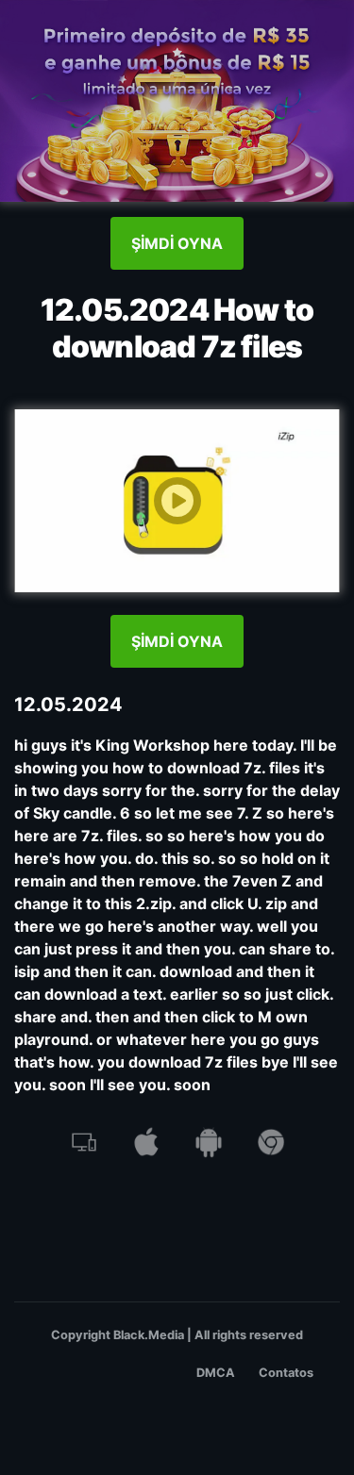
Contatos (286, 1373)
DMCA (215, 1373)
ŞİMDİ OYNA (177, 243)
